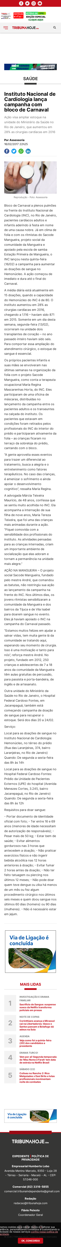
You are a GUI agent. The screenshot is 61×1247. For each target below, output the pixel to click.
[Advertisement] (30, 48)
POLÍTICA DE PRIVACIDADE (35, 1157)
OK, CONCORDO (30, 1240)
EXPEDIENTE (20, 1156)
